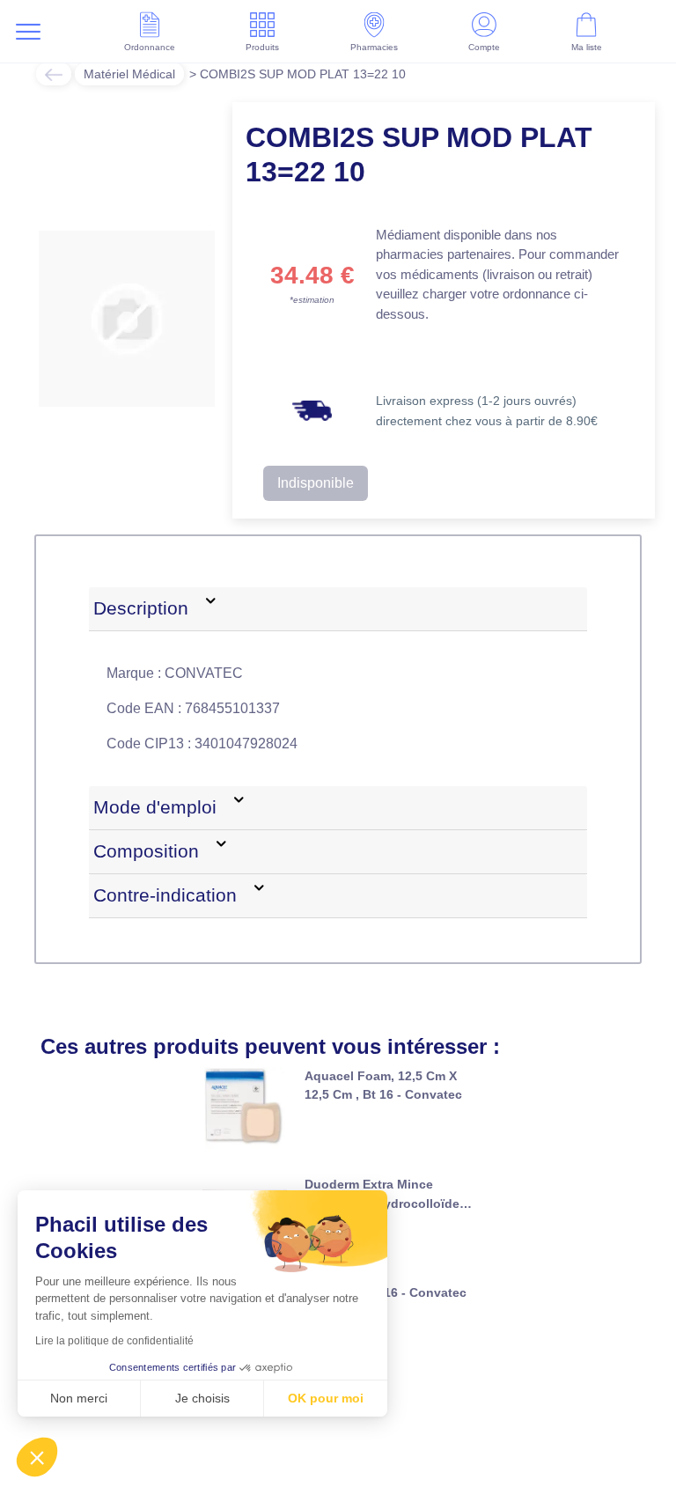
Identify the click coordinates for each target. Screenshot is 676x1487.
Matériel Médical (129, 74)
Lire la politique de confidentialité (114, 1341)
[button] (37, 1457)
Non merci (78, 1398)
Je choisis (202, 1398)
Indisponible (315, 482)
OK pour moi (326, 1398)
